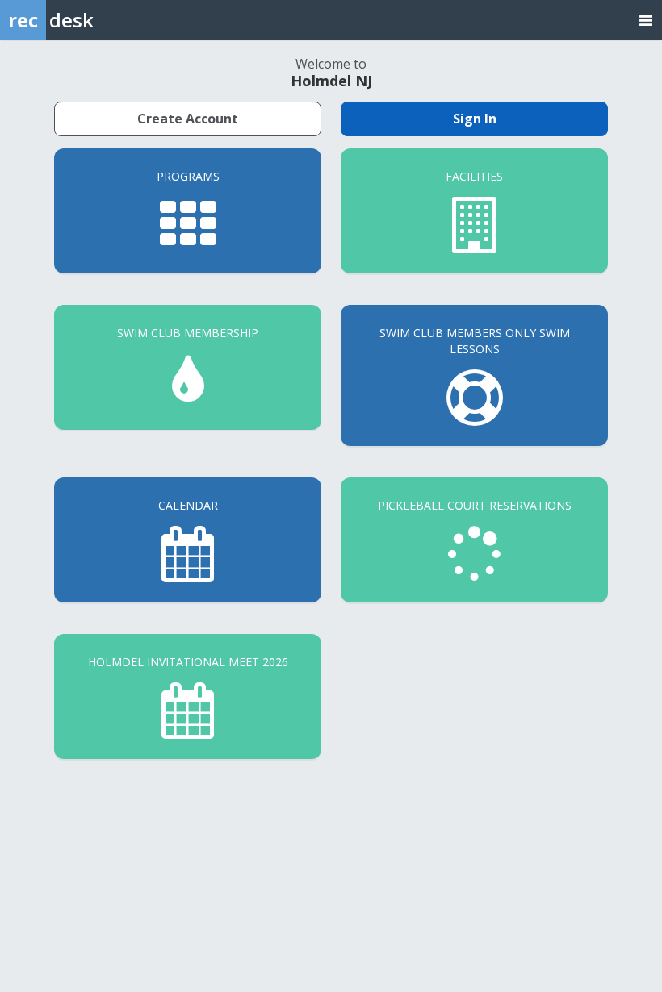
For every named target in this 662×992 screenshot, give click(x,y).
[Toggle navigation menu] (645, 20)
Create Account (187, 118)
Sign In (475, 118)
